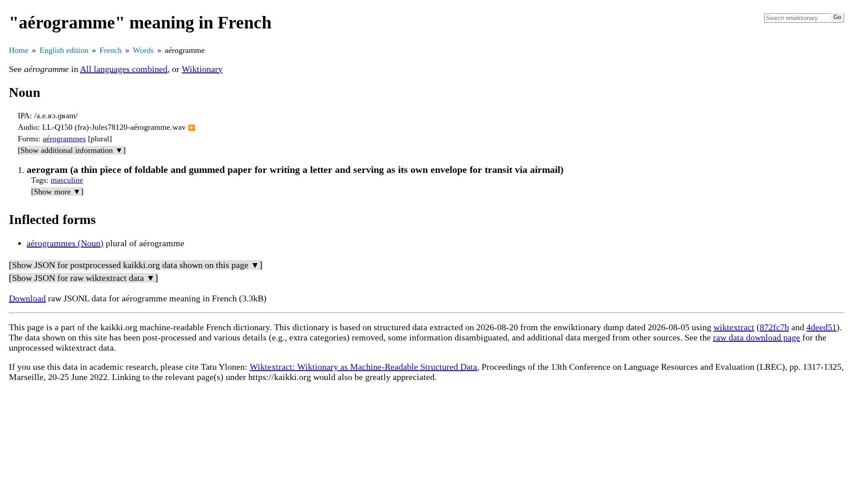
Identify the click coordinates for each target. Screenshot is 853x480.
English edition (64, 50)
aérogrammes (64, 138)
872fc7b (774, 327)
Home (18, 50)
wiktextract (733, 327)
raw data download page (756, 337)
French (111, 50)
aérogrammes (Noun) (65, 243)
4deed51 (821, 327)
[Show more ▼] (57, 191)
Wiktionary (202, 69)
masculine (67, 180)
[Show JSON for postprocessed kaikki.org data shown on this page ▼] (136, 265)
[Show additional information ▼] (72, 150)
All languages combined (123, 69)
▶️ (191, 127)
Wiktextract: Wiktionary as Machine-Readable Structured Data (363, 367)
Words (143, 50)
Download (27, 298)
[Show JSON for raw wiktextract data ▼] (83, 278)
